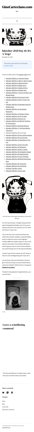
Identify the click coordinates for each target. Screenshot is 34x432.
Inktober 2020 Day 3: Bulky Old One (17, 83)
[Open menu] (17, 21)
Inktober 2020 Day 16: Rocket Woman (17, 126)
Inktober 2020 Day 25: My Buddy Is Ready (18, 152)
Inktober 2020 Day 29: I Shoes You (16, 164)
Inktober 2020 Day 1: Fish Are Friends (17, 78)
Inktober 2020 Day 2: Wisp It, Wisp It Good (19, 81)
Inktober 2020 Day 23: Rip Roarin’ (16, 147)
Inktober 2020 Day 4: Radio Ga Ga (16, 85)
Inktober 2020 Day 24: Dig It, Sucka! (16, 149)
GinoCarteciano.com (17, 7)
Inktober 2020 (8, 66)
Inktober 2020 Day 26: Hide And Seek (17, 154)
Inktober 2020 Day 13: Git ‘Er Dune (16, 116)
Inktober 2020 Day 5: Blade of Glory (17, 88)
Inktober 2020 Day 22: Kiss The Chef (17, 145)
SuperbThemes (6, 428)
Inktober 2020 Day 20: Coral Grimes (16, 138)
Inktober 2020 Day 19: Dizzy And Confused (19, 135)
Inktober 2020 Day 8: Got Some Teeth (17, 97)
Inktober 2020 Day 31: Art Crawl (15, 171)
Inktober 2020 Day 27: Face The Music (17, 157)
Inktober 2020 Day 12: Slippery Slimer (17, 114)
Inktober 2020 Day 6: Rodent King (16, 90)
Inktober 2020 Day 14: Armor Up (15, 119)
